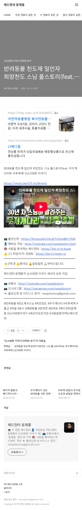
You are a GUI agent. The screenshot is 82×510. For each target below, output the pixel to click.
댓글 (6, 407)
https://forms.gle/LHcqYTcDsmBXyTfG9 (48, 239)
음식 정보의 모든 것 (14, 492)
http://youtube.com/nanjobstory (41, 283)
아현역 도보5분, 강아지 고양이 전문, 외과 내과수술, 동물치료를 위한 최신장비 (29, 125)
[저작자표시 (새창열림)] (45, 330)
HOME (7, 15)
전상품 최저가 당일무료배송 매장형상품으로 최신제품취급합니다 (41, 153)
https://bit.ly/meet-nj (51, 254)
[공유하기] (18, 331)
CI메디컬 (14, 146)
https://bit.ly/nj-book (56, 249)
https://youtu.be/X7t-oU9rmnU (25, 183)
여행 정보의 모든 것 (14, 498)
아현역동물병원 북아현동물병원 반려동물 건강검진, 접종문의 (29, 118)
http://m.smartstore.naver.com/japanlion (35, 140)
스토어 (7, 504)
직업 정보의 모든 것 (25, 15)
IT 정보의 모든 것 (49, 15)
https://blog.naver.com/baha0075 (30, 112)
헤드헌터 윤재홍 (14, 5)
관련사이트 (9, 473)
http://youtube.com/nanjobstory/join (50, 244)
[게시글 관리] (23, 331)
